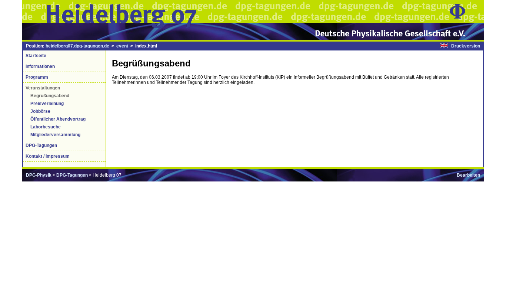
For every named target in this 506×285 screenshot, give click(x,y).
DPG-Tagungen (72, 175)
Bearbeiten (468, 175)
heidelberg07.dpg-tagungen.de (77, 46)
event (122, 46)
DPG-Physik (38, 175)
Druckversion (465, 46)
